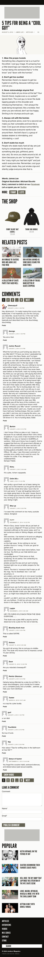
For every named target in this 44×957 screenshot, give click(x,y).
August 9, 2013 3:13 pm (17, 679)
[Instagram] (34, 940)
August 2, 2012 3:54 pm (17, 630)
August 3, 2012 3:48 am (18, 469)
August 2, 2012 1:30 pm (16, 715)
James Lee (20, 32)
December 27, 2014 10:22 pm (20, 522)
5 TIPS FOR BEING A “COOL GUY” (21, 25)
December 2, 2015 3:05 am (19, 611)
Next (28, 300)
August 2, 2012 (7, 32)
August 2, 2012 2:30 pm (16, 744)
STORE (4, 940)
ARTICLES (29, 32)
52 (37, 32)
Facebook (35, 184)
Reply (4, 325)
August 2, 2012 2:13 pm (17, 348)
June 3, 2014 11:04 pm (17, 481)
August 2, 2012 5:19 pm (18, 429)
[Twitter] (30, 940)
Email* (4, 816)
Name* (4, 808)
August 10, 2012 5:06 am (17, 645)
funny (13, 192)
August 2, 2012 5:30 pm (18, 508)
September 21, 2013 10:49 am (19, 761)
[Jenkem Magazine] (22, 2)
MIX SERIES (6, 932)
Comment (6, 791)
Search (3, 946)
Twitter (23, 187)
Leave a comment (10, 787)
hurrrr (12, 520)
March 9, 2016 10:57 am (17, 700)
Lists (21, 192)
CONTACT (5, 936)
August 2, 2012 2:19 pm (16, 729)
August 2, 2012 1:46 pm (17, 334)
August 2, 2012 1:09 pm (16, 308)
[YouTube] (39, 940)
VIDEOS (4, 928)
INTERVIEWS (6, 925)
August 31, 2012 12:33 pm (18, 664)
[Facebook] (26, 940)
